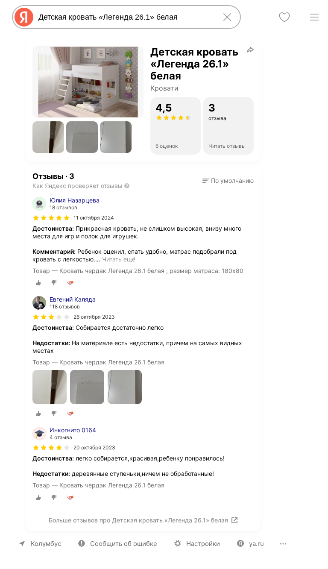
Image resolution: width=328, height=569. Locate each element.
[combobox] (124, 17)
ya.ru (256, 544)
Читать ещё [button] (118, 259)
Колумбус (46, 544)
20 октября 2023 (94, 447)
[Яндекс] (24, 17)
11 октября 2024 (93, 217)
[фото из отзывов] (49, 387)
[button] (48, 137)
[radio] (38, 283)
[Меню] (314, 17)
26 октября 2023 (94, 317)
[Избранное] (284, 17)
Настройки (203, 544)
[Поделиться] (250, 49)
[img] (51, 217)
